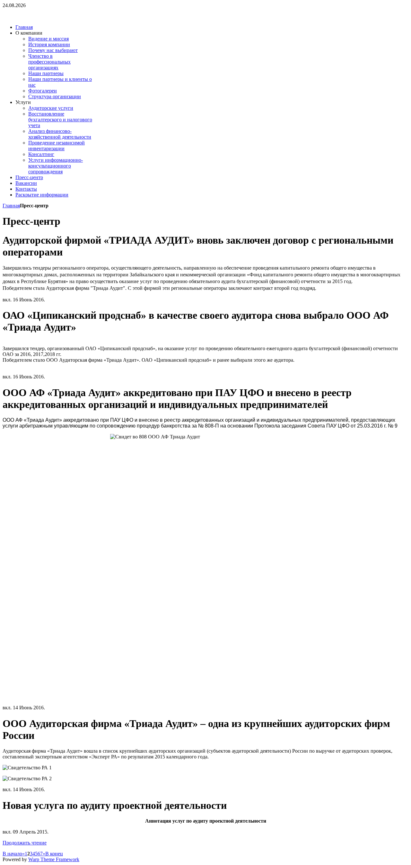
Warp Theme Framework (53, 859)
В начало (12, 853)
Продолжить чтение (25, 842)
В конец (54, 853)
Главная (11, 205)
